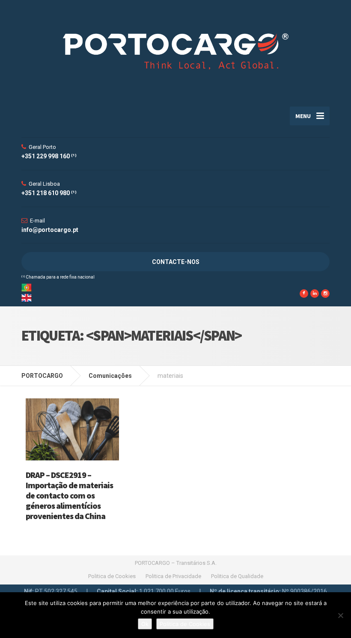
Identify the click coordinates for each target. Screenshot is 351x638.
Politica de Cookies (112, 576)
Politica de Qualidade (237, 576)
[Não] (340, 615)
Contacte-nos (175, 261)
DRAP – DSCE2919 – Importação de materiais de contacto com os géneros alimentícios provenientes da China (69, 495)
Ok (145, 623)
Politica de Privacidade (173, 576)
